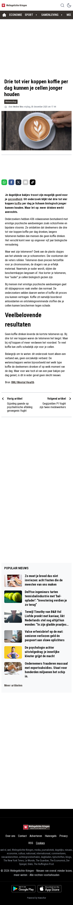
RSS (30, 843)
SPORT (29, 14)
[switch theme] (69, 5)
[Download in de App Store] (49, 888)
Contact (22, 836)
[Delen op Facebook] (11, 182)
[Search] (62, 5)
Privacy (63, 836)
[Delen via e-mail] (25, 182)
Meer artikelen (13, 685)
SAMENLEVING (49, 14)
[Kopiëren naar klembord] (32, 182)
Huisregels (51, 836)
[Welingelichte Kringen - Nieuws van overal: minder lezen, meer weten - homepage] (14, 5)
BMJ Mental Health (22, 382)
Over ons (10, 836)
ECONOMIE (15, 14)
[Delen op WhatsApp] (4, 182)
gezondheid (15, 199)
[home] (4, 15)
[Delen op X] (18, 182)
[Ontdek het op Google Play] (23, 888)
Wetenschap (10, 101)
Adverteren (36, 836)
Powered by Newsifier (36, 898)
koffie (18, 203)
